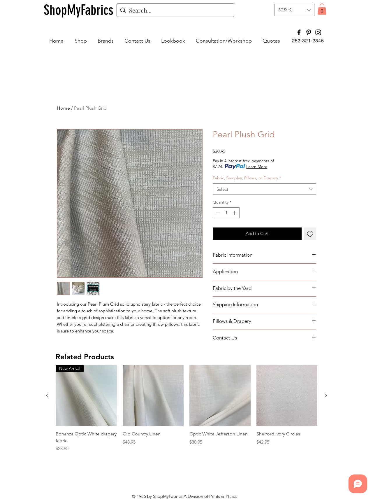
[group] (186, 412)
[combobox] (264, 189)
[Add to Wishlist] (310, 233)
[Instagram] (318, 32)
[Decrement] (217, 213)
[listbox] (294, 10)
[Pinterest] (308, 32)
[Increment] (235, 213)
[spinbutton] (226, 213)
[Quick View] (153, 395)
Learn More (256, 166)
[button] (294, 10)
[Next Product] (325, 395)
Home (63, 108)
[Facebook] (299, 32)
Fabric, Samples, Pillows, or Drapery (247, 178)
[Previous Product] (47, 395)
